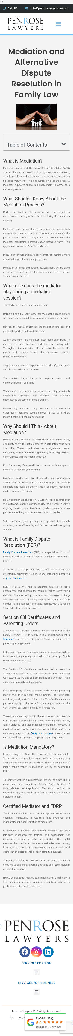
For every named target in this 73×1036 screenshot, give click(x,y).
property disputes (16, 577)
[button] (58, 23)
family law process (42, 733)
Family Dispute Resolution (18, 552)
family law (8, 638)
